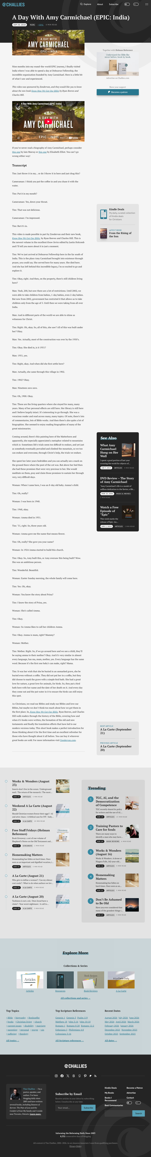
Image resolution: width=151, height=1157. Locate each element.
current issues (15, 1025)
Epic (41, 25)
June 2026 (134, 1017)
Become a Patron (135, 1087)
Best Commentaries (114, 1105)
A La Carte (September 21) (116, 731)
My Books (109, 1092)
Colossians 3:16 (63, 1033)
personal (24, 1029)
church (38, 1021)
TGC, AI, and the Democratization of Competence (107, 801)
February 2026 (112, 1025)
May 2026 (109, 1021)
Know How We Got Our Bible (45, 90)
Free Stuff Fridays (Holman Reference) (31, 832)
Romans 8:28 (73, 1025)
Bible (10, 1017)
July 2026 (123, 1017)
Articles (30, 990)
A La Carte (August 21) (28, 876)
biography (21, 1017)
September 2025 (127, 1033)
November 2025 (129, 1029)
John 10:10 (85, 1021)
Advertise (131, 1092)
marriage (41, 1025)
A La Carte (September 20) (116, 748)
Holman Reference (124, 50)
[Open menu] (147, 4)
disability (29, 1025)
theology (24, 1033)
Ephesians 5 (61, 1029)
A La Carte (121, 990)
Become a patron (119, 92)
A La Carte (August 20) (28, 896)
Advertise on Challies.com (117, 78)
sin (42, 1029)
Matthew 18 (61, 1021)
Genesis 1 (60, 1017)
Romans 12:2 (87, 1025)
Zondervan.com (68, 740)
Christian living (24, 1021)
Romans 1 (60, 1025)
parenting (12, 1029)
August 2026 (111, 1017)
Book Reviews (91, 990)
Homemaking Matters (27, 855)
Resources (60, 990)
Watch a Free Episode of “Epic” (109, 510)
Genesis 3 (71, 1017)
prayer (35, 1029)
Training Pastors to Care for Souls (109, 827)
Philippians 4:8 (76, 1029)
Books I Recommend (110, 1099)
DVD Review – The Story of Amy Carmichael (117, 480)
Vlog (32, 25)
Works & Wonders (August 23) (30, 783)
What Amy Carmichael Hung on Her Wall (109, 450)
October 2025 (111, 1033)
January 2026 (126, 1025)
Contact (130, 1097)
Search (138, 1113)
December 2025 (112, 1029)
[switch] (127, 4)
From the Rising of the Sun (120, 234)
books (11, 1021)
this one (16, 152)
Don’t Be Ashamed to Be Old (109, 901)
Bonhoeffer (34, 1017)
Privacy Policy (75, 1146)
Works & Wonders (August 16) (108, 852)
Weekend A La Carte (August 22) (32, 807)
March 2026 (133, 1021)
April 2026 (121, 1021)
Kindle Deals (122, 214)
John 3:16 (73, 1021)
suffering (12, 1033)
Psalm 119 (82, 1017)
